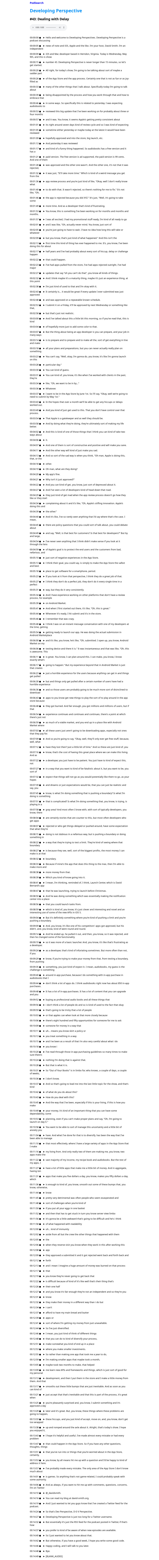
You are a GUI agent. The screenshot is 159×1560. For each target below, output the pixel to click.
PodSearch (37, 3)
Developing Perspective (56, 11)
